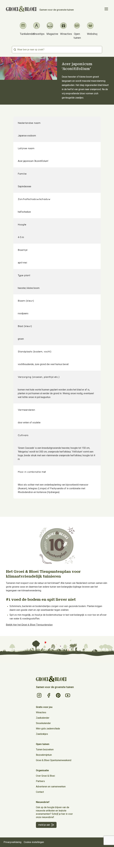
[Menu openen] (106, 9)
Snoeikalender (43, 723)
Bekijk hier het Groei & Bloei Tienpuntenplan (29, 624)
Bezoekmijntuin (44, 754)
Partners (40, 781)
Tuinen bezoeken (45, 749)
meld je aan (44, 824)
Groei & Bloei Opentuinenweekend (53, 760)
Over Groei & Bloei (45, 775)
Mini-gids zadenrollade (48, 728)
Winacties (41, 712)
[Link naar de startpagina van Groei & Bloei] (51, 679)
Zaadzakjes (42, 734)
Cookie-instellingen (34, 842)
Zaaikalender (42, 717)
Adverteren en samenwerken (51, 786)
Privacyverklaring (12, 842)
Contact (40, 792)
